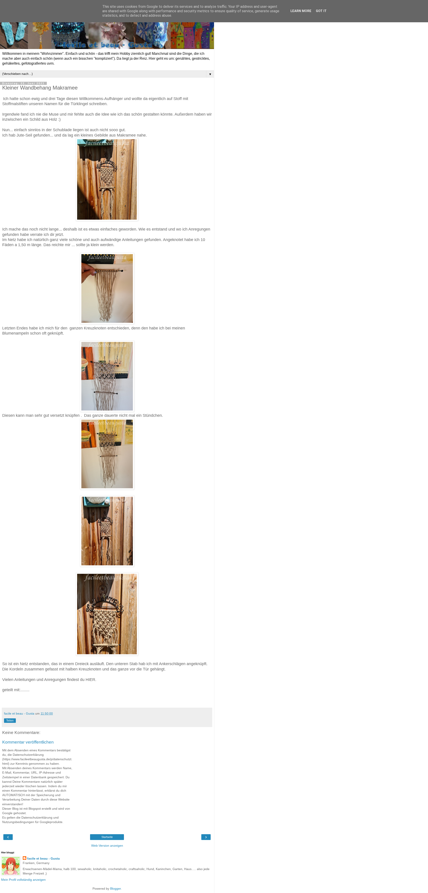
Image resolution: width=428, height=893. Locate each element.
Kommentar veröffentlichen (28, 742)
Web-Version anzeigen (107, 845)
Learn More (300, 11)
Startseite (107, 837)
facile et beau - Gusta (43, 858)
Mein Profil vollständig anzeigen (23, 879)
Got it (321, 11)
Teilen (10, 720)
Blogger (115, 888)
